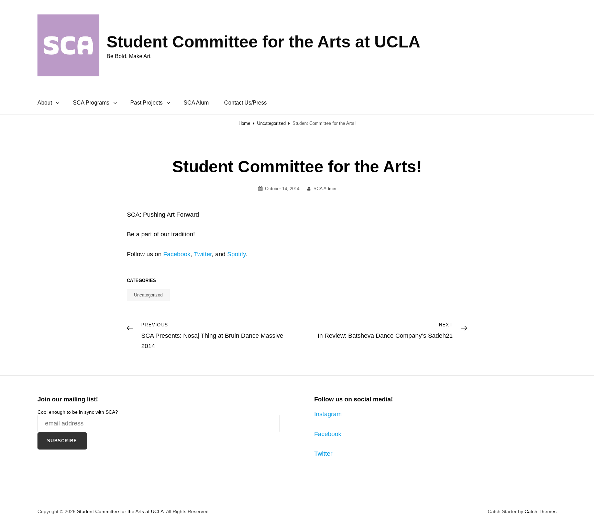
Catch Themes (541, 511)
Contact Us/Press (245, 103)
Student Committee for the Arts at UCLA (263, 42)
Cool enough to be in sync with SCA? (77, 412)
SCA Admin (325, 188)
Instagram (328, 414)
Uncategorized (271, 123)
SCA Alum (196, 103)
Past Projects (146, 103)
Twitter (203, 254)
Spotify (236, 254)
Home (244, 123)
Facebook (176, 254)
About (44, 103)
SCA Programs (91, 103)
